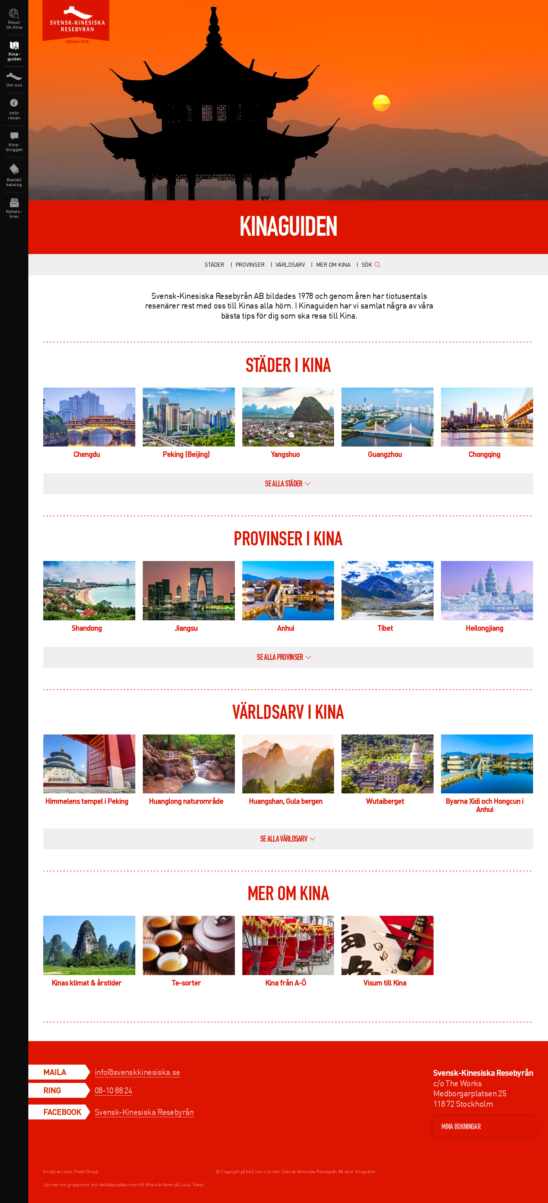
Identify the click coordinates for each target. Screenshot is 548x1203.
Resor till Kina (14, 24)
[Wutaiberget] (387, 763)
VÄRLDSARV (290, 264)
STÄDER (214, 264)
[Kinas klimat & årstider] (89, 945)
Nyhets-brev (14, 214)
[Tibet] (387, 590)
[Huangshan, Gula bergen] (288, 763)
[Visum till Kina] (387, 945)
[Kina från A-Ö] (288, 945)
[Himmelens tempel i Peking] (89, 763)
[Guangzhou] (387, 417)
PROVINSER (250, 264)
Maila (54, 1071)
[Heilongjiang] (487, 590)
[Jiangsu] (189, 590)
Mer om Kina (333, 264)
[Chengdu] (89, 417)
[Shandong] (89, 590)
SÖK (367, 264)
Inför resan (14, 115)
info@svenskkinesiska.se (137, 1072)
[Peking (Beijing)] (189, 417)
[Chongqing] (487, 417)
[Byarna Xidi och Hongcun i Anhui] (487, 763)
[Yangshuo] (288, 417)
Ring (52, 1090)
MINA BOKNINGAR (461, 1127)
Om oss (14, 85)
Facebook (62, 1111)
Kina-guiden (14, 56)
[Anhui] (288, 590)
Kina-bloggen (14, 147)
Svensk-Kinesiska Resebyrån (144, 1112)
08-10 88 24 (113, 1090)
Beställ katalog (14, 182)
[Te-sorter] (189, 945)
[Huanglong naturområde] (189, 763)
